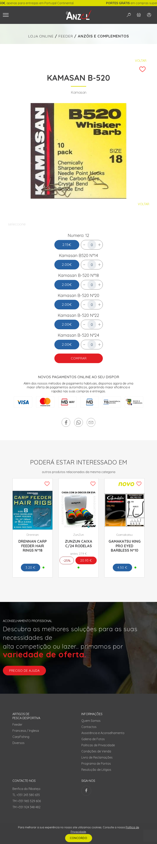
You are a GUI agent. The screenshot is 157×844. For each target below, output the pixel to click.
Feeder (17, 724)
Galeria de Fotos (93, 739)
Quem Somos (91, 721)
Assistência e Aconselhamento (102, 733)
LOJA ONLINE (41, 36)
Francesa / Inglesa (25, 731)
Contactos (88, 727)
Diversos (18, 743)
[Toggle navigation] (29, 15)
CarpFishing (20, 737)
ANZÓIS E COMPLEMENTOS (103, 36)
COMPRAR (78, 358)
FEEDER (65, 36)
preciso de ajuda (24, 670)
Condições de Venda (96, 751)
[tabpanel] (78, 151)
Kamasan (78, 92)
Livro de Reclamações (97, 757)
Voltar (140, 61)
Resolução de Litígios (96, 770)
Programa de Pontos (96, 763)
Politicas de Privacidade (98, 745)
